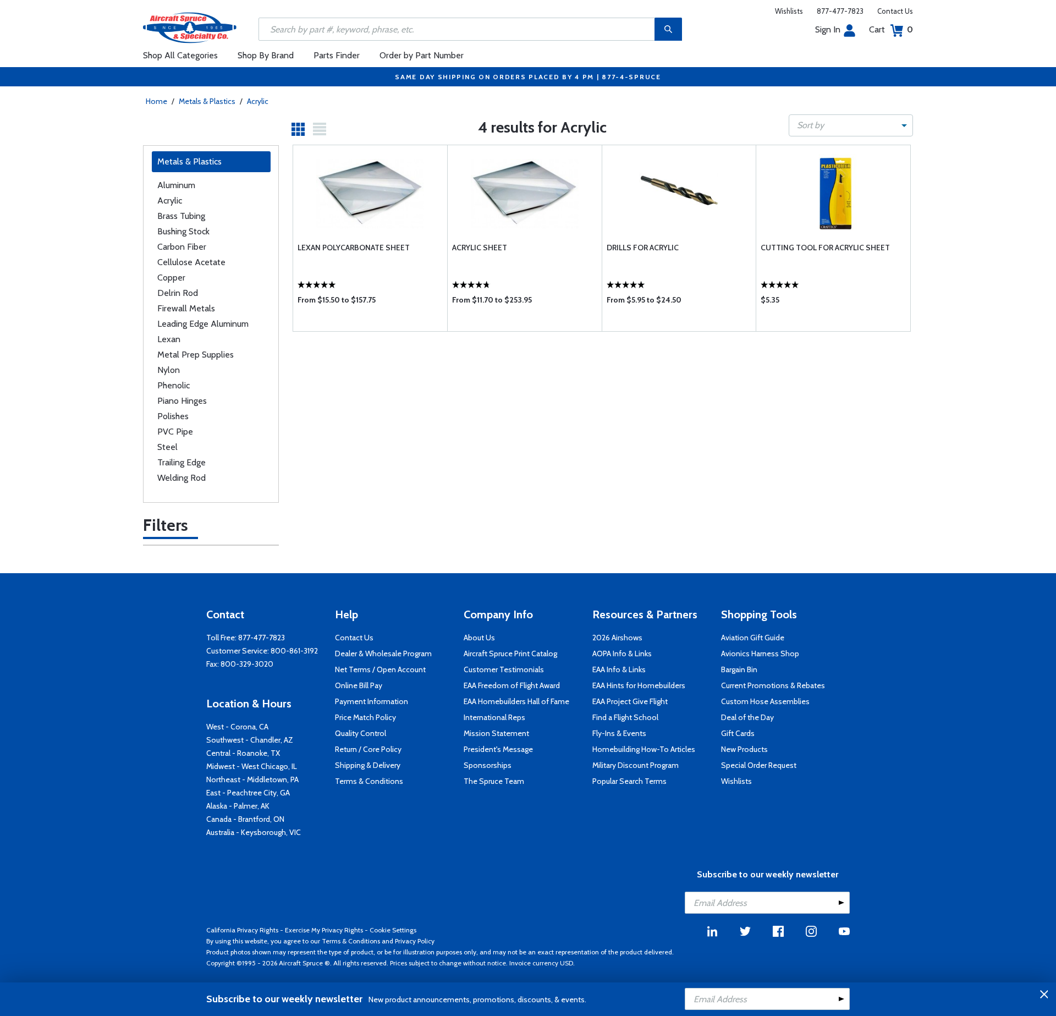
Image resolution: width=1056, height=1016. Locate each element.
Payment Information (371, 701)
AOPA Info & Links (622, 653)
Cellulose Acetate (191, 262)
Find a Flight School (625, 717)
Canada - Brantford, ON (245, 819)
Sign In (827, 29)
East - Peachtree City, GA (248, 793)
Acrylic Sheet (479, 247)
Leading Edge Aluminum (203, 323)
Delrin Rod (177, 293)
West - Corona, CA (237, 727)
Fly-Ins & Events (619, 733)
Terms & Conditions (369, 781)
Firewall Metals (186, 308)
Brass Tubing (181, 216)
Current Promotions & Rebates (773, 685)
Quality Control (360, 733)
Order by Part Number (422, 55)
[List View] (319, 129)
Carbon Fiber (181, 246)
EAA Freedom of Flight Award (512, 685)
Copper (171, 277)
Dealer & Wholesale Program (383, 653)
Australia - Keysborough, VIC (253, 832)
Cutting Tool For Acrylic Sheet (825, 247)
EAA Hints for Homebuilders (638, 685)
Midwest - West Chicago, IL (251, 766)
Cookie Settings (393, 930)
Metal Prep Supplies (195, 354)
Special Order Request (758, 765)
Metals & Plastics (207, 101)
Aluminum (176, 185)
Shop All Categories (180, 55)
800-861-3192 (294, 651)
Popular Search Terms (629, 781)
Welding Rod (181, 478)
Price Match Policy (365, 717)
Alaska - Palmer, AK (238, 806)
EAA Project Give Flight (630, 701)
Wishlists (789, 11)
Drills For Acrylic (643, 247)
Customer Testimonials (504, 669)
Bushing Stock (183, 231)
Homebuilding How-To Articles (643, 749)
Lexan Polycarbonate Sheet (354, 247)
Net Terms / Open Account (380, 669)
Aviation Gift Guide (752, 637)
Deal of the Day (747, 717)
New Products (744, 749)
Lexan (168, 339)
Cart (891, 29)
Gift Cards (738, 733)
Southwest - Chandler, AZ (249, 740)
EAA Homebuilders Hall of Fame (516, 701)
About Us (479, 637)
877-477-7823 (840, 11)
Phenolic (173, 385)
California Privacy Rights (242, 930)
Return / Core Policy (368, 749)
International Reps (494, 717)
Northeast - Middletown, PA (252, 779)
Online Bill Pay (358, 685)
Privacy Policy (415, 941)
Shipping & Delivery (367, 765)
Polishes (173, 416)
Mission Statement (496, 733)
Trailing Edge (181, 462)
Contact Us (895, 11)
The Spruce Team (494, 781)
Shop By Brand (266, 55)
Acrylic (257, 101)
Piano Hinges (182, 401)
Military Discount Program (635, 765)
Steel (167, 447)
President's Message (498, 749)
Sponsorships (488, 765)
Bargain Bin (739, 669)
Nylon (168, 370)
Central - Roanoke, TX (243, 753)
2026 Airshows (617, 637)
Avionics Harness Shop (760, 653)
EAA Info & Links (619, 669)
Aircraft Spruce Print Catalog (510, 653)
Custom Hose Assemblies (765, 701)
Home (156, 101)
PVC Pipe (175, 431)
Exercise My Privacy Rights (324, 930)
